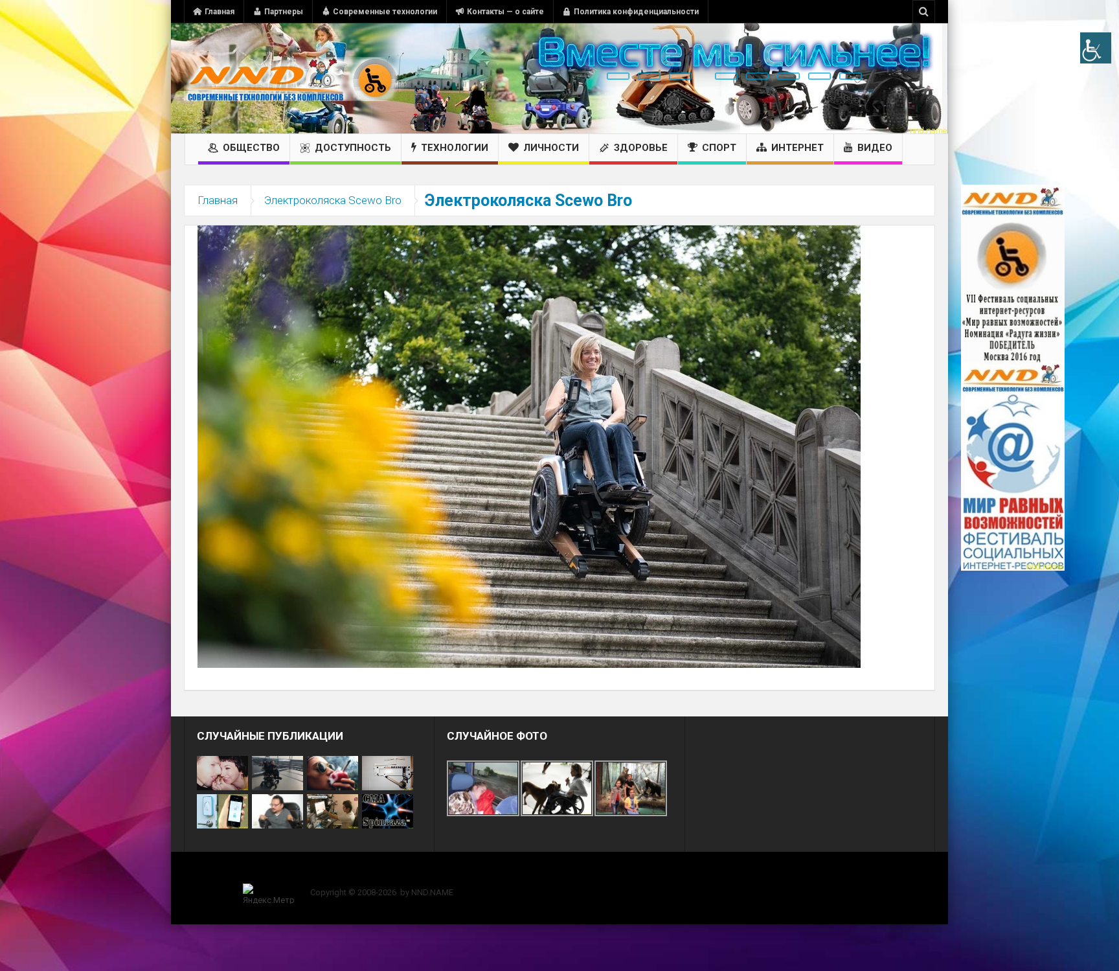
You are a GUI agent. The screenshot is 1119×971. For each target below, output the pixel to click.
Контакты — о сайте (505, 11)
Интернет (797, 148)
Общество (251, 148)
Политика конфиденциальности (636, 11)
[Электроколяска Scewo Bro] (529, 445)
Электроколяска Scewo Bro (332, 200)
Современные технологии (385, 11)
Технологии (454, 148)
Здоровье (641, 148)
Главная (219, 11)
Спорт (719, 148)
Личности (551, 148)
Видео (874, 148)
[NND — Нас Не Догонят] (291, 78)
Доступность (353, 148)
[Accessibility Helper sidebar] (1095, 47)
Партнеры (283, 11)
